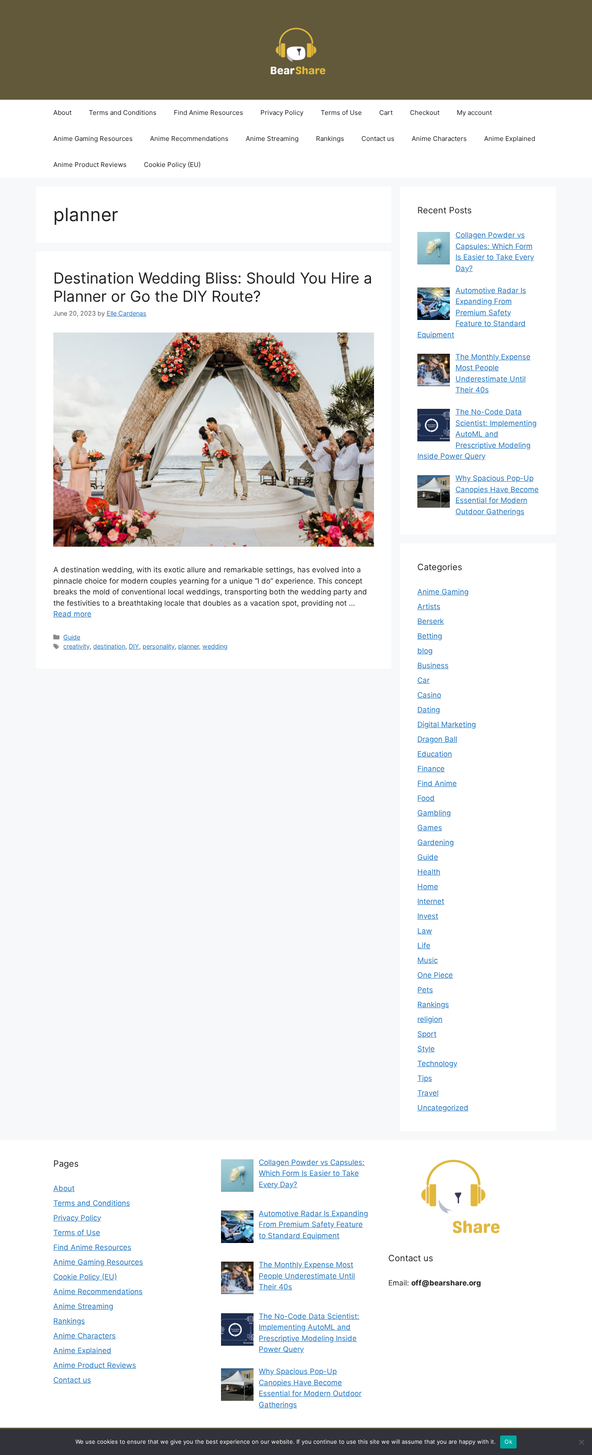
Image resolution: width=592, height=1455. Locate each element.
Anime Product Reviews (90, 164)
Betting (429, 636)
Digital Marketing (446, 724)
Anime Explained (509, 138)
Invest (427, 916)
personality (159, 646)
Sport (426, 1034)
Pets (425, 989)
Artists (428, 606)
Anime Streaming (272, 138)
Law (424, 931)
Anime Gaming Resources (93, 138)
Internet (430, 901)
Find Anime (437, 783)
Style (426, 1048)
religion (429, 1019)
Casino (429, 695)
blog (425, 650)
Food (426, 798)
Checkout (424, 112)
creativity (76, 646)
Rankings (330, 138)
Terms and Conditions (122, 112)
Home (427, 886)
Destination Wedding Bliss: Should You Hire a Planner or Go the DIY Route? (212, 287)
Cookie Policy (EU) (172, 164)
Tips (424, 1078)
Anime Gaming (442, 591)
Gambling (434, 813)
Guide (71, 637)
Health (428, 872)
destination (109, 646)
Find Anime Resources (208, 112)
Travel (428, 1093)
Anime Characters (439, 138)
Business (433, 665)
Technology (437, 1063)
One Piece (435, 975)
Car (423, 680)
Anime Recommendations (189, 138)
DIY (134, 646)
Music (427, 960)
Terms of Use (341, 112)
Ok (508, 1441)
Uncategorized (442, 1107)
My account (474, 112)
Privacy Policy (281, 112)
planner (188, 646)
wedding (215, 646)
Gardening (435, 842)
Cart (386, 112)
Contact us (377, 138)
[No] (581, 1442)
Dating (428, 709)
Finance (431, 768)
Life (423, 945)
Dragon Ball (437, 739)
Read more (72, 614)
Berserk (430, 621)
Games (429, 827)
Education (434, 754)
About (62, 112)
